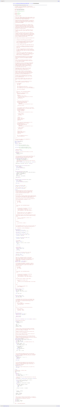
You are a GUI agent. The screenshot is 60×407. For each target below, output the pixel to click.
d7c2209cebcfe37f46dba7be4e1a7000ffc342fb (22, 3)
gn (13, 3)
